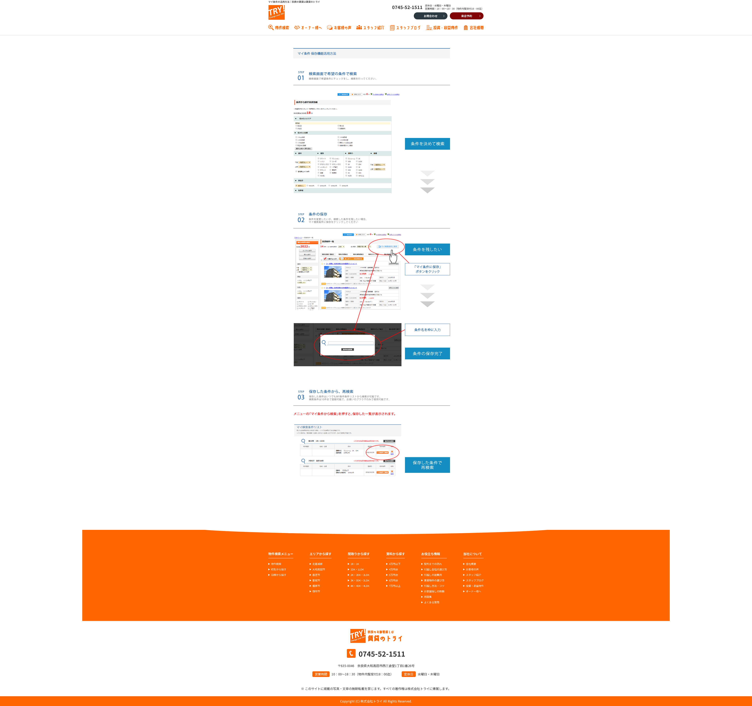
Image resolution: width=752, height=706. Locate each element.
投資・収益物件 (445, 27)
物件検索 (282, 27)
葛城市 (316, 580)
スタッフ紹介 (373, 27)
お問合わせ (430, 16)
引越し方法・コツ (434, 586)
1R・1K (355, 564)
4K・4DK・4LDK (360, 586)
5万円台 (393, 575)
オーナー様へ (311, 27)
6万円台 (393, 580)
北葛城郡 (317, 564)
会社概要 (477, 27)
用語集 (428, 597)
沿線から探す (278, 575)
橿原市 (316, 586)
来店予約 (466, 16)
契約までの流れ (433, 564)
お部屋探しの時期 (434, 591)
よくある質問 (431, 602)
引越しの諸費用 (433, 575)
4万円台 (393, 569)
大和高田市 (318, 569)
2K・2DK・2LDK (360, 575)
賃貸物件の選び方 (434, 580)
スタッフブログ (408, 27)
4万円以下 (394, 564)
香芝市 (316, 575)
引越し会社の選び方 (435, 569)
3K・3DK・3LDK (360, 580)
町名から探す (278, 569)
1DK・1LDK (357, 569)
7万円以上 (394, 586)
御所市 (316, 591)
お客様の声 (342, 27)
